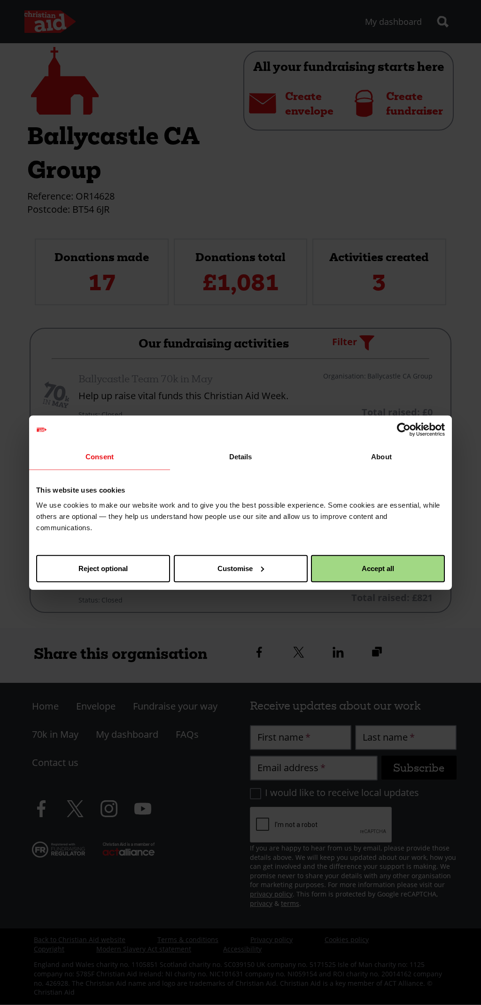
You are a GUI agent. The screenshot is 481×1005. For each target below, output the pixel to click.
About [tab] (381, 457)
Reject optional (103, 568)
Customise (235, 568)
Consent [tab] (99, 457)
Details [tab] (240, 457)
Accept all (378, 568)
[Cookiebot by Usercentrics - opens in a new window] (404, 430)
